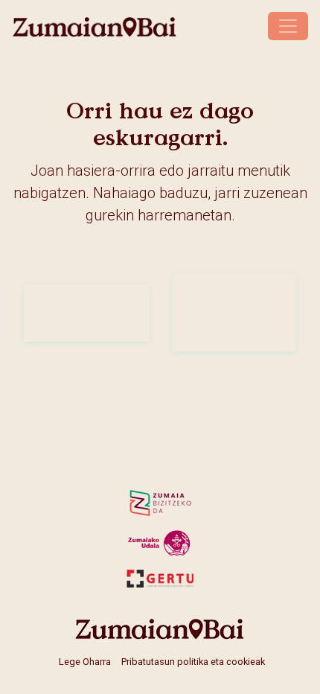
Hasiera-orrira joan (92, 317)
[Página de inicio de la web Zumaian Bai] (160, 628)
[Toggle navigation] (288, 26)
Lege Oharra (85, 661)
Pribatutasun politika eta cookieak (193, 661)
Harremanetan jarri (234, 327)
